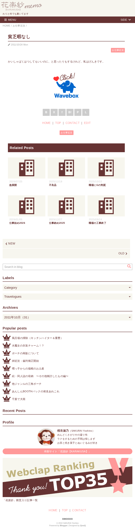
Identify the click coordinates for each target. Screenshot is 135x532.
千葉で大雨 (18, 399)
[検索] (129, 266)
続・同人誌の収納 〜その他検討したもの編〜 (40, 376)
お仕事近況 (118, 50)
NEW (11, 243)
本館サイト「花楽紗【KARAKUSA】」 (67, 451)
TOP (58, 122)
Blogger (63, 525)
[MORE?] (46, 443)
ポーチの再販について (25, 353)
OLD (121, 253)
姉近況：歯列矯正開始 (25, 360)
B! (70, 112)
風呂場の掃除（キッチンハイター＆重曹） (37, 337)
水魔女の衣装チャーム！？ (28, 345)
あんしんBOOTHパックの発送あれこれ (35, 391)
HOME (46, 122)
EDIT (87, 122)
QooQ (83, 525)
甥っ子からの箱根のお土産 (28, 368)
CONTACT (73, 122)
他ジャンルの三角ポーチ (27, 383)
